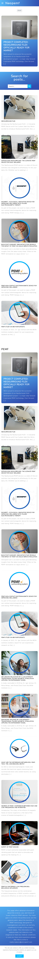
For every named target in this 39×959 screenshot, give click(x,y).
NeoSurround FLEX (8, 121)
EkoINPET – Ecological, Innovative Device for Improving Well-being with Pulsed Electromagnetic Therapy (17, 203)
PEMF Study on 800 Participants (13, 327)
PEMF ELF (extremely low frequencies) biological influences (15, 887)
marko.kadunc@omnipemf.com (21, 942)
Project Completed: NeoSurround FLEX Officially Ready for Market (17, 46)
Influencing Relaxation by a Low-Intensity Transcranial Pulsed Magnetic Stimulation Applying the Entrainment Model (17, 678)
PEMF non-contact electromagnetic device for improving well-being (19, 286)
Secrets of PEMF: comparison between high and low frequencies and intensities (19, 806)
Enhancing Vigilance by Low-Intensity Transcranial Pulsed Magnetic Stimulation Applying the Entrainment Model (17, 721)
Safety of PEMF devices (10, 847)
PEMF (19, 11)
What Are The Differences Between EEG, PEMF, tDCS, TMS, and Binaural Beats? (18, 763)
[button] (2, 3)
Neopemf (12, 3)
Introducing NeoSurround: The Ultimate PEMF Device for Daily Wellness (18, 161)
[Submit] (29, 86)
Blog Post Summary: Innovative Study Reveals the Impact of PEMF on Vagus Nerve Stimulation (19, 245)
